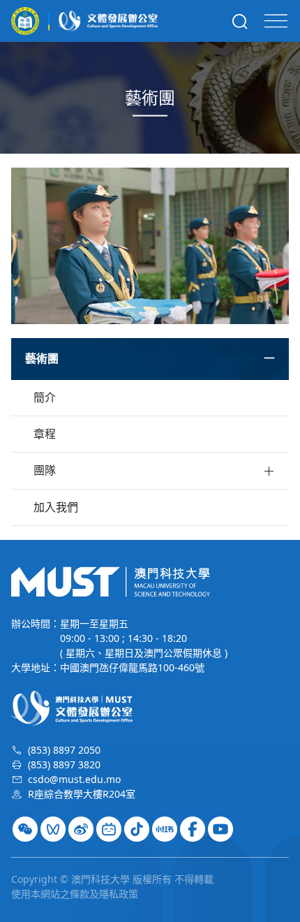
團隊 (44, 470)
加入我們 (55, 507)
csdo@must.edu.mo (74, 779)
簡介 (44, 397)
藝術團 (42, 358)
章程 (44, 433)
